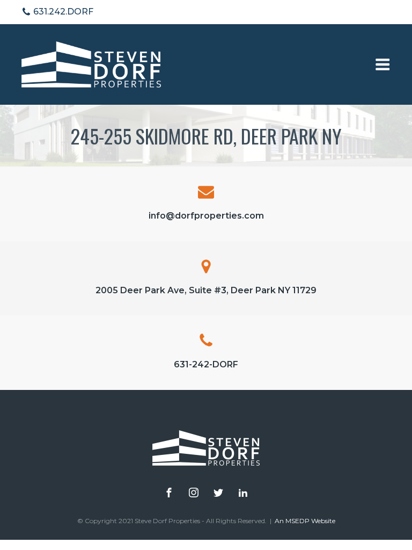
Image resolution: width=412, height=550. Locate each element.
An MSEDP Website (305, 521)
